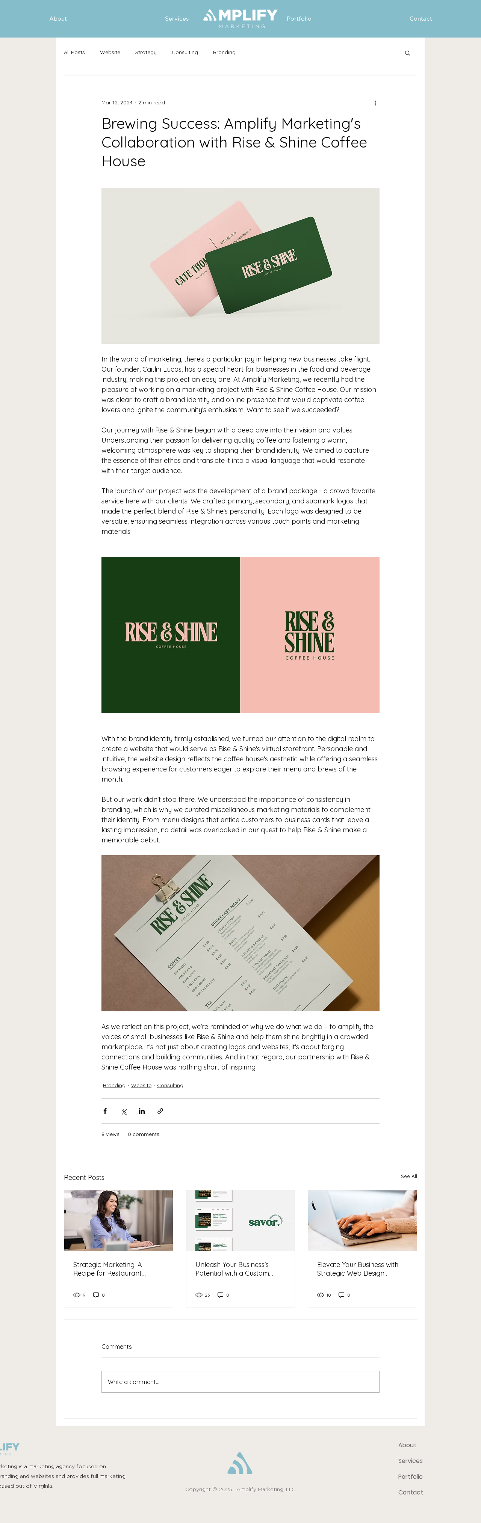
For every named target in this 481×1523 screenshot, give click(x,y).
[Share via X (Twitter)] (123, 1111)
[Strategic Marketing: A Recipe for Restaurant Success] (118, 1220)
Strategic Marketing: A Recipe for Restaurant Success (107, 1268)
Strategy (146, 52)
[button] (407, 53)
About (407, 1445)
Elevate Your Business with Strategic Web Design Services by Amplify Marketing (357, 1268)
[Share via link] (160, 1111)
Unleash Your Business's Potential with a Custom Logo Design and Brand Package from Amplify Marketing (232, 1268)
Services (410, 1461)
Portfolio (410, 1476)
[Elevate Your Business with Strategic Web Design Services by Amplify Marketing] (362, 1220)
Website (110, 52)
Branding (224, 52)
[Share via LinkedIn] (141, 1111)
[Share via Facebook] (105, 1111)
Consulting (185, 52)
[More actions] (375, 102)
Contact (410, 1492)
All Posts (74, 52)
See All (409, 1176)
